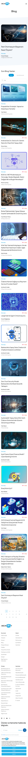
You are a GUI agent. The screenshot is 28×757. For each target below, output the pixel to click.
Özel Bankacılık (19, 679)
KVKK (3, 734)
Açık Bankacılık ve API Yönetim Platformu (6, 689)
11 (6, 617)
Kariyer (3, 640)
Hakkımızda (4, 635)
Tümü (11, 75)
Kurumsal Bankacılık (20, 677)
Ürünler (17, 635)
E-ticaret (18, 700)
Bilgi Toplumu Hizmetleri (4, 660)
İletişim (3, 656)
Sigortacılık (18, 688)
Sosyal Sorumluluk (5, 649)
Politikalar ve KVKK (5, 652)
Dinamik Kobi (4, 703)
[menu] (26, 3)
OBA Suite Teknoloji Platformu (6, 673)
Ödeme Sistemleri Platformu (5, 697)
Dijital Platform (4, 700)
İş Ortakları (18, 642)
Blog (2, 642)
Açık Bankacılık (20, 75)
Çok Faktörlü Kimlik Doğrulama (5, 693)
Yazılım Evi (18, 693)
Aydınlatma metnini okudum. (10, 734)
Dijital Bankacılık (19, 672)
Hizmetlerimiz (19, 637)
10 (19, 614)
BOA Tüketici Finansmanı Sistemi (5, 685)
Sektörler (18, 645)
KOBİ (17, 691)
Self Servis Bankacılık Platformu (6, 706)
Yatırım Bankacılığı (20, 682)
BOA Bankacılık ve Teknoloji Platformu (6, 669)
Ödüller (3, 647)
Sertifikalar (3, 654)
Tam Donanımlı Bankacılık (19, 669)
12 (9, 617)
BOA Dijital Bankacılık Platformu (6, 677)
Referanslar (18, 640)
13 (12, 617)
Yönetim (3, 637)
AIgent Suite (4, 713)
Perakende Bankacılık (21, 675)
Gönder (20, 730)
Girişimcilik (18, 695)
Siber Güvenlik (19, 698)
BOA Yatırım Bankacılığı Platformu (6, 681)
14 (16, 617)
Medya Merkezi (5, 645)
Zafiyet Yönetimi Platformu (5, 710)
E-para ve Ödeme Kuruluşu (20, 685)
